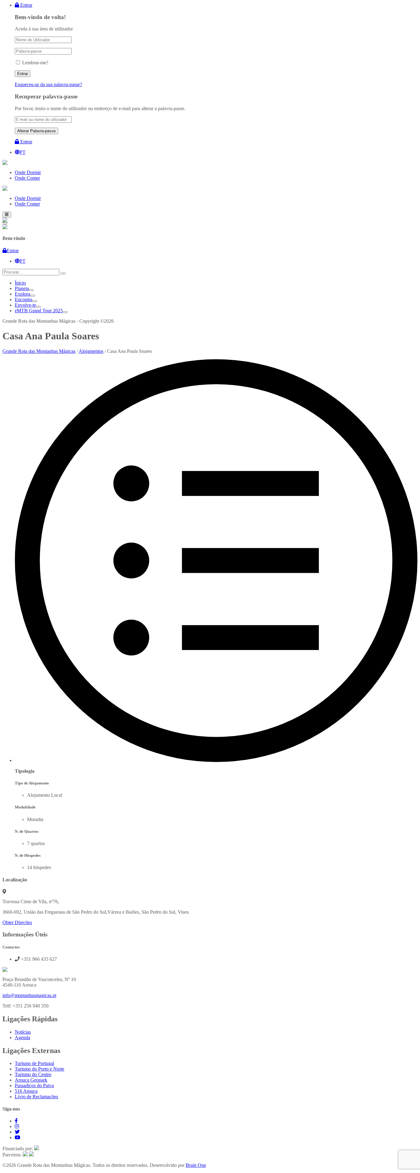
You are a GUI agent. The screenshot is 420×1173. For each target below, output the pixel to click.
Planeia (22, 288)
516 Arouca (26, 1091)
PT (23, 152)
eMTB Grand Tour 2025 (39, 310)
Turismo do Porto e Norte (39, 1068)
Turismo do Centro (33, 1074)
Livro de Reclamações (36, 1096)
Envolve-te (25, 305)
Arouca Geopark (31, 1080)
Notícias (23, 1032)
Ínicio (20, 282)
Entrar (25, 5)
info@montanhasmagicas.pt (29, 995)
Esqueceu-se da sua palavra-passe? (48, 84)
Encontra (23, 299)
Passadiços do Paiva (34, 1085)
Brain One (196, 1165)
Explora (22, 294)
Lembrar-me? (35, 62)
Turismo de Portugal (34, 1063)
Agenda (22, 1037)
